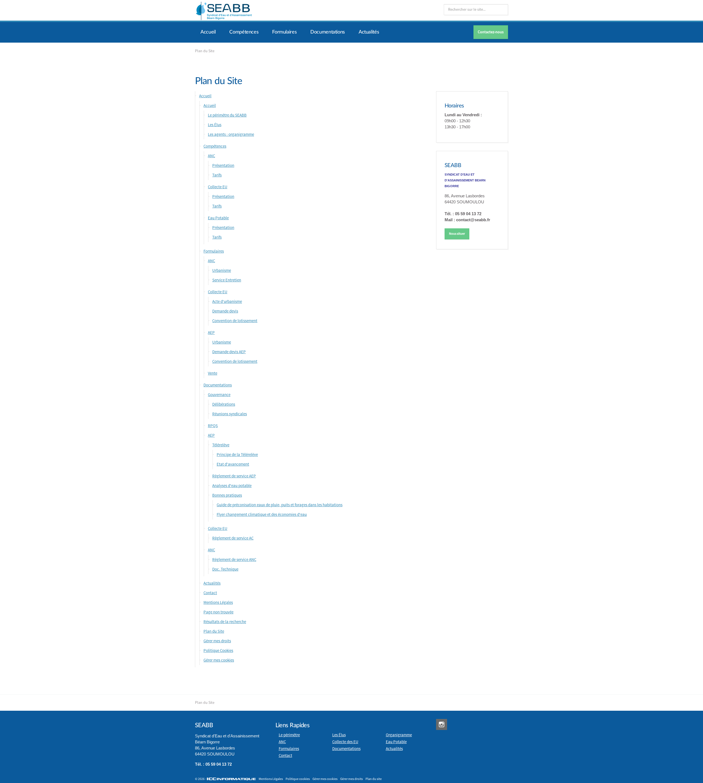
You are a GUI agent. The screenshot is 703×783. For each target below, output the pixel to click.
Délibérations (223, 404)
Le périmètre (289, 735)
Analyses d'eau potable (232, 485)
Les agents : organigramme (231, 134)
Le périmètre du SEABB (227, 115)
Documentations (327, 32)
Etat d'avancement (233, 464)
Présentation (223, 165)
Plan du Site (213, 631)
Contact (210, 593)
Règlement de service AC (232, 538)
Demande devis (225, 311)
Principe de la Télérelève (237, 454)
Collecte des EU (345, 742)
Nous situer (457, 234)
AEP (211, 332)
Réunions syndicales (229, 414)
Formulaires (284, 32)
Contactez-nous (491, 32)
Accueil (208, 32)
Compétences (243, 32)
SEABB (453, 165)
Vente (212, 373)
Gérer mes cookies (218, 660)
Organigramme (399, 735)
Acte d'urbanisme (227, 301)
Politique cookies (298, 779)
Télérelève (220, 445)
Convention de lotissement (234, 320)
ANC (211, 156)
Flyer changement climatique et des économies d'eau (262, 514)
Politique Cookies (218, 650)
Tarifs (217, 175)
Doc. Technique (225, 569)
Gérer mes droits (217, 641)
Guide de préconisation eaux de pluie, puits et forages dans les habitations (279, 505)
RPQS (213, 425)
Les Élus (214, 125)
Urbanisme (221, 270)
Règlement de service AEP (234, 476)
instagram (441, 724)
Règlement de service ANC (234, 559)
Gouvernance (219, 394)
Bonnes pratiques (227, 495)
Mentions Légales (218, 602)
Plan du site (374, 779)
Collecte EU (217, 187)
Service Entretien (226, 280)
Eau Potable (218, 218)
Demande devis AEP (229, 352)
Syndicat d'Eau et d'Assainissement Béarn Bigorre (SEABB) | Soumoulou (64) (223, 11)
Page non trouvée (218, 612)
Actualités (369, 32)
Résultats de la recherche (224, 621)
